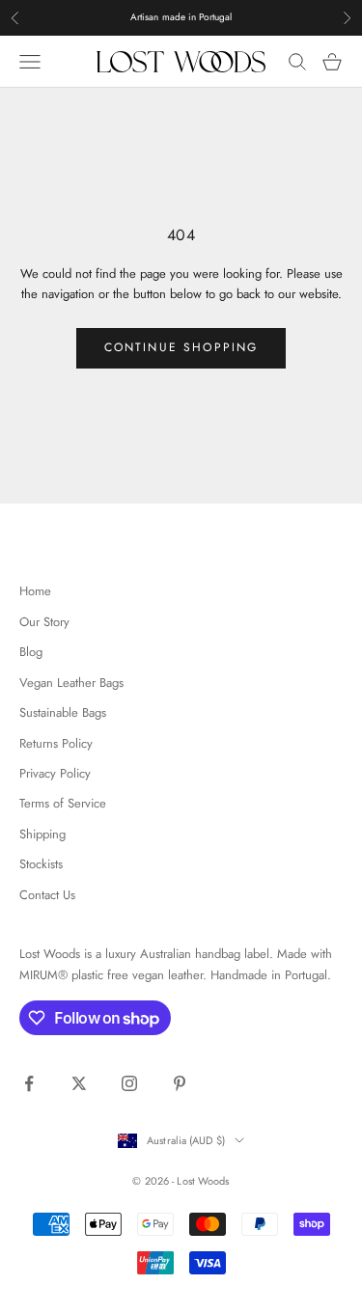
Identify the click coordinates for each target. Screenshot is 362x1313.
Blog (30, 652)
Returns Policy (56, 743)
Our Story (44, 622)
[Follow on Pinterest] (179, 1083)
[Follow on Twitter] (79, 1083)
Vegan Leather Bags (71, 682)
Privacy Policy (55, 773)
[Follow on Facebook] (29, 1083)
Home (35, 591)
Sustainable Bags (62, 712)
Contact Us (47, 895)
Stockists (41, 864)
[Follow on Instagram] (129, 1083)
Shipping (42, 834)
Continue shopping (181, 347)
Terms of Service (62, 803)
